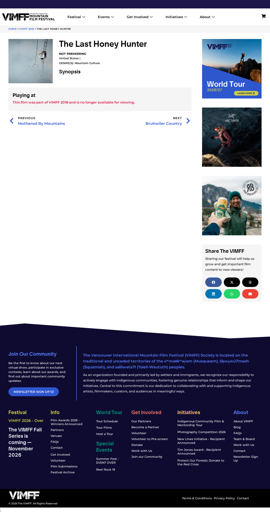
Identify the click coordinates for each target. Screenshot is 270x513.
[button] (213, 282)
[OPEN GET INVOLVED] (151, 17)
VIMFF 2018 (26, 28)
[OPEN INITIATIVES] (185, 17)
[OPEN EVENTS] (112, 17)
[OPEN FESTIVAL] (83, 17)
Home (12, 28)
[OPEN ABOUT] (213, 17)
